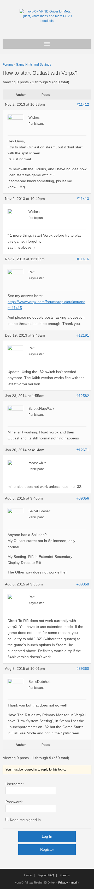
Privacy (63, 882)
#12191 (83, 335)
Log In (47, 836)
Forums (8, 64)
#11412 (83, 104)
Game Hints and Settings (33, 64)
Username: (14, 784)
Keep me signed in (25, 820)
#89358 (83, 584)
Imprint (74, 882)
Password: (14, 802)
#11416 (83, 259)
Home (28, 875)
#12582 (83, 396)
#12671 (83, 450)
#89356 (83, 498)
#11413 (83, 199)
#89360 (83, 668)
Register (47, 849)
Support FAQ (46, 875)
